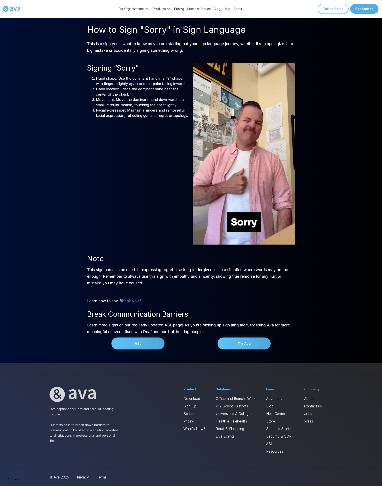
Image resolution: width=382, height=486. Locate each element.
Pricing (179, 9)
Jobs (308, 413)
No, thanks (19, 463)
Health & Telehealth (231, 421)
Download (191, 398)
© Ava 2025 (59, 477)
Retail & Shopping (230, 428)
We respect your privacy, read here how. (33, 448)
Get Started (364, 9)
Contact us (313, 406)
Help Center (275, 413)
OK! (82, 463)
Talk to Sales (333, 9)
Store (270, 421)
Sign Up (189, 406)
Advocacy (274, 398)
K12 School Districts (232, 406)
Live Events (225, 436)
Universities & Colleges (234, 413)
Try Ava (244, 343)
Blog (217, 9)
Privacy (83, 477)
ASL (138, 343)
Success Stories (199, 9)
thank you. (130, 301)
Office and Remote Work (236, 398)
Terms (102, 477)
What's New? (194, 428)
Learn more (51, 463)
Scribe (188, 413)
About (237, 9)
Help (226, 9)
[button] (134, 8)
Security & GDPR (280, 436)
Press (308, 421)
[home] (11, 8)
